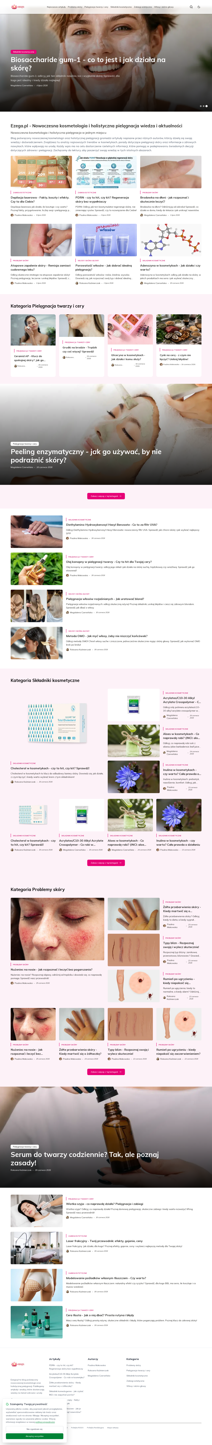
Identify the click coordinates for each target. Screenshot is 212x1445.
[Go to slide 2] (204, 106)
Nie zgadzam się (35, 1429)
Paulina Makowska (97, 1365)
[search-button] (191, 7)
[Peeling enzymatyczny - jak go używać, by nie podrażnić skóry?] (106, 434)
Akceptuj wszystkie (35, 1436)
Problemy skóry (75, 7)
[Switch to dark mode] (198, 7)
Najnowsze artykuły (56, 7)
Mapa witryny (112, 1428)
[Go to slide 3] (207, 106)
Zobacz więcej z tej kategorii (104, 496)
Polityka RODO (77, 1428)
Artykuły (54, 1359)
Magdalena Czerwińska (22, 85)
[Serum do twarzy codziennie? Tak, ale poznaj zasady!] (106, 1137)
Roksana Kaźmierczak (21, 1170)
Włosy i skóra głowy (163, 7)
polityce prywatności (45, 1422)
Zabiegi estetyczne (143, 7)
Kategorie (132, 1359)
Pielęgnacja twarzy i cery (96, 7)
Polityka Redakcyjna (95, 1428)
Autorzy (93, 1359)
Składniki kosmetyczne (121, 7)
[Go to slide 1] (201, 106)
